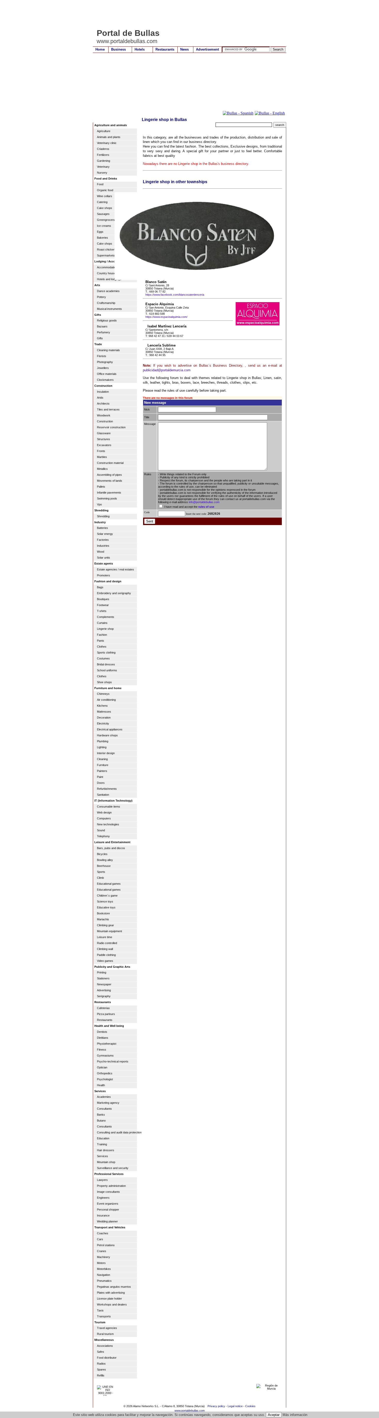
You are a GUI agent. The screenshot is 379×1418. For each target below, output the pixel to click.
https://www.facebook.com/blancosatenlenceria (174, 294)
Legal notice (235, 1406)
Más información (295, 1415)
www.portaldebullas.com (190, 1410)
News (184, 49)
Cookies (250, 1406)
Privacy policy (216, 1406)
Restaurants (164, 49)
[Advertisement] (187, 14)
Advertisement (207, 49)
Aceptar (273, 1415)
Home (100, 49)
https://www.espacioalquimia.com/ (166, 316)
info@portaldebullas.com (204, 502)
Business (118, 49)
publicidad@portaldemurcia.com (167, 370)
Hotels (140, 49)
